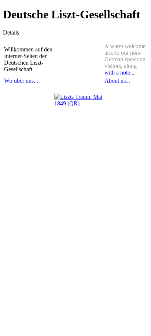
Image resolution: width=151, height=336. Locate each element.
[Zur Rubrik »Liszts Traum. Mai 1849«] (78, 118)
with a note (117, 72)
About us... (117, 80)
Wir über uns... (21, 80)
